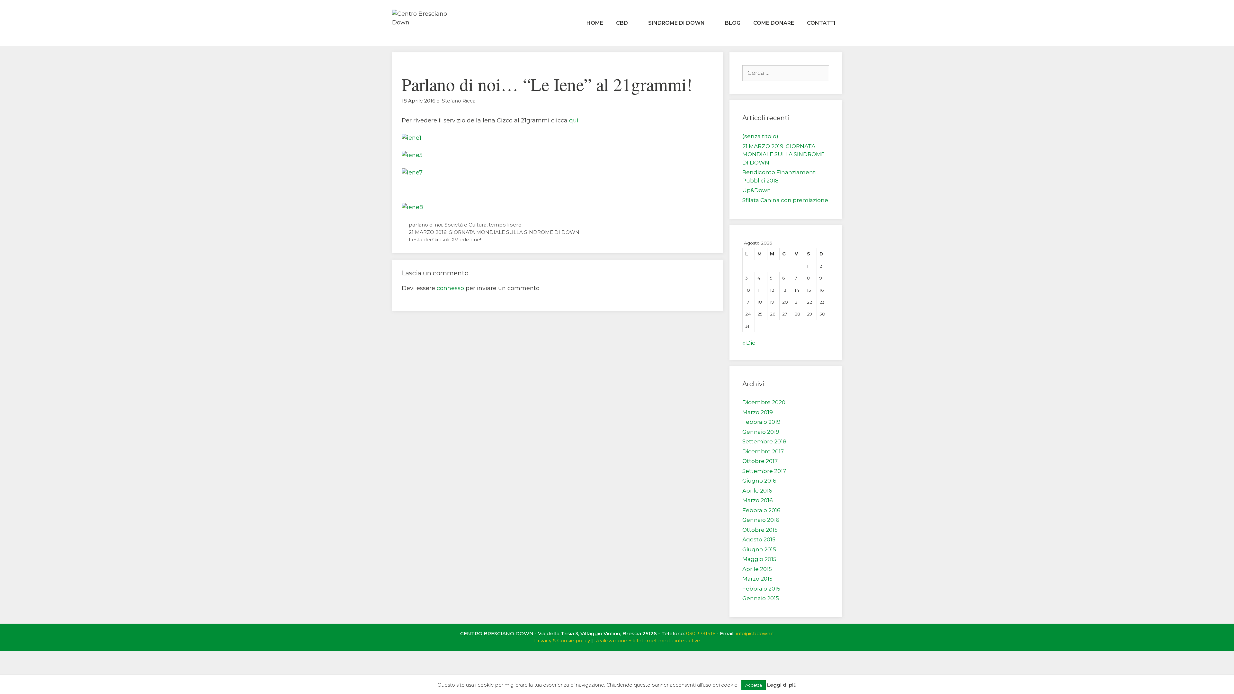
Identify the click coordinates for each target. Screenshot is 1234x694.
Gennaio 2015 (760, 598)
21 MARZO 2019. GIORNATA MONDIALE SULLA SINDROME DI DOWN (783, 154)
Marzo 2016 (757, 500)
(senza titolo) (760, 136)
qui (573, 120)
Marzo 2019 (757, 412)
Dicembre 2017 (763, 451)
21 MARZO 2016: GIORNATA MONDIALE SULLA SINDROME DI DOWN (494, 232)
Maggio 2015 (759, 559)
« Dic (748, 343)
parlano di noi (425, 225)
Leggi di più (782, 685)
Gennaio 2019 (760, 432)
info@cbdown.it (755, 633)
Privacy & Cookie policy (562, 640)
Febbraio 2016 (761, 510)
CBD (622, 23)
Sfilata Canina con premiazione (785, 200)
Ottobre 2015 (760, 530)
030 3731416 (700, 633)
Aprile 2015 (757, 569)
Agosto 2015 (758, 539)
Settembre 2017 (764, 471)
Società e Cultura (465, 225)
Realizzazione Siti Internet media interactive (647, 640)
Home (594, 23)
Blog (732, 23)
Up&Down (756, 190)
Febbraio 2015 (761, 588)
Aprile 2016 (757, 490)
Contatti (821, 23)
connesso (450, 288)
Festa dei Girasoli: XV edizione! (445, 239)
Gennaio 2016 (760, 520)
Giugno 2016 (759, 480)
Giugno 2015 (759, 549)
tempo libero (505, 225)
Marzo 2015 (757, 578)
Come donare (773, 23)
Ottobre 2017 (760, 461)
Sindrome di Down (676, 23)
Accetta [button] (753, 685)
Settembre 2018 (764, 441)
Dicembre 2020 (763, 402)
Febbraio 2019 (761, 422)
